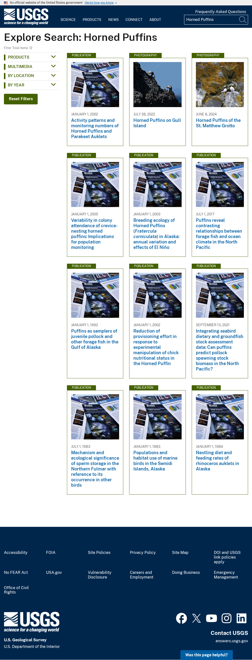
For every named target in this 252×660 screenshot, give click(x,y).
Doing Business (186, 572)
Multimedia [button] (20, 66)
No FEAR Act (16, 572)
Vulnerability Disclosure (99, 575)
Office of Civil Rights (16, 590)
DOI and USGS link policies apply (227, 557)
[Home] (26, 23)
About (155, 20)
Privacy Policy (143, 552)
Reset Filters (21, 99)
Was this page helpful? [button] (206, 655)
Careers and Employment (141, 575)
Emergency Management (226, 575)
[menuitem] (68, 16)
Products (92, 20)
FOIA (50, 552)
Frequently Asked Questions (220, 11)
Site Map (180, 552)
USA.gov (54, 572)
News (113, 20)
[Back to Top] (234, 642)
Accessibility (16, 552)
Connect (134, 20)
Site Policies (99, 552)
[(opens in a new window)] (181, 618)
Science (68, 20)
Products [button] (18, 57)
